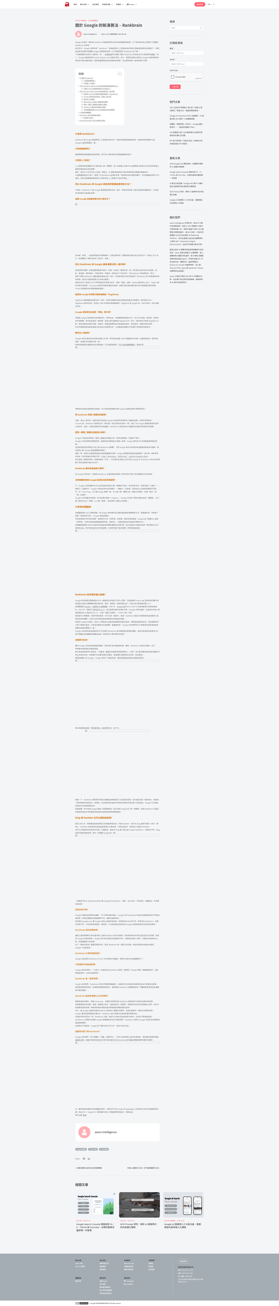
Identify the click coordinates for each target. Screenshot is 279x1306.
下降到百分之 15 (98, 609)
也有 (131, 1112)
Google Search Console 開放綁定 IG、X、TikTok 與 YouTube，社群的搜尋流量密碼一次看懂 (186, 175)
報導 (153, 54)
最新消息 (78, 1281)
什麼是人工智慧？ (90, 83)
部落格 (150, 1263)
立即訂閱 (175, 87)
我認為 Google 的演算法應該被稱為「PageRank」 (101, 94)
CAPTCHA (174, 70)
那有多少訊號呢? (89, 99)
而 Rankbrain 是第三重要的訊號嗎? (96, 102)
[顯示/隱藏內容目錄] (118, 74)
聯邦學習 (103, 1269)
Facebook (130, 1281)
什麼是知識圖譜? (85, 112)
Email (172, 59)
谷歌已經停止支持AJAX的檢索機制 (89, 1168)
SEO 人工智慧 (80, 1266)
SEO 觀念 (105, 1149)
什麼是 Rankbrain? (86, 78)
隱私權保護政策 (105, 1287)
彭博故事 (108, 54)
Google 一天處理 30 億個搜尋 (95, 606)
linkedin (89, 1158)
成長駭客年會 (128, 1266)
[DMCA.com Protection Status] (81, 1303)
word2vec (130, 1109)
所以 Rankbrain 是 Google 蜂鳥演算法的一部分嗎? (97, 91)
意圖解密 (103, 1266)
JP (214, 4)
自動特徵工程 (104, 1263)
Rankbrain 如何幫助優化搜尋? (90, 115)
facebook (84, 1158)
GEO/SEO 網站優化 (81, 20)
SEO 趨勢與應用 (93, 20)
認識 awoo (103, 1281)
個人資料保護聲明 (106, 1290)
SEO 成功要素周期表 (127, 344)
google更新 (82, 1149)
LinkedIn (130, 1284)
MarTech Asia (129, 1263)
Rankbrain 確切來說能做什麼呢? (95, 107)
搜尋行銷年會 (128, 1269)
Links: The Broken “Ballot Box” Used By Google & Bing (124, 456)
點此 (85, 1115)
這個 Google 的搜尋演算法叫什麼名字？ (97, 89)
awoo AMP (79, 1263)
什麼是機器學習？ (90, 81)
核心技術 (103, 1260)
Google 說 (121, 606)
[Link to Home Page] (67, 4)
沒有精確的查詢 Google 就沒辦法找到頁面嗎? (99, 110)
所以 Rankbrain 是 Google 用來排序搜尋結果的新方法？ (99, 86)
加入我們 (103, 1284)
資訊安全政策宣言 (106, 1293)
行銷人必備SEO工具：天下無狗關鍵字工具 (142, 1168)
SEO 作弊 (94, 1149)
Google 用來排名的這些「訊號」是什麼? (97, 96)
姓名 (172, 48)
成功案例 (151, 1269)
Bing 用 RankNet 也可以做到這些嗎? (92, 120)
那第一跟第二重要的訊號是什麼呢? (95, 104)
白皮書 (150, 1266)
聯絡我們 (200, 4)
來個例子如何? (89, 118)
